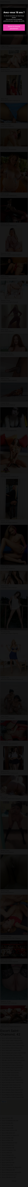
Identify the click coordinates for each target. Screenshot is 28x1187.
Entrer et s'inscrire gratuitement (14, 27)
